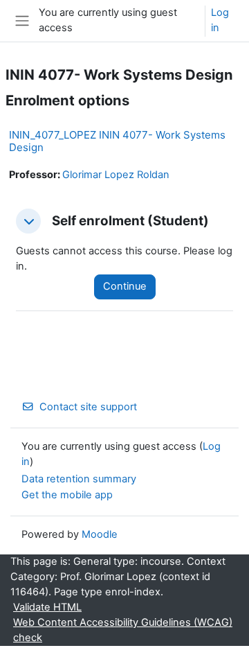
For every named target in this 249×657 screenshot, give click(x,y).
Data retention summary (78, 479)
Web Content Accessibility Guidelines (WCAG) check (122, 630)
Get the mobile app (67, 495)
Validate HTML (47, 607)
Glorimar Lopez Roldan (115, 174)
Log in (220, 20)
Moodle (100, 534)
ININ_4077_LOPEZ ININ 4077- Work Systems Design (117, 141)
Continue (125, 286)
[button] (28, 221)
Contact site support (88, 407)
